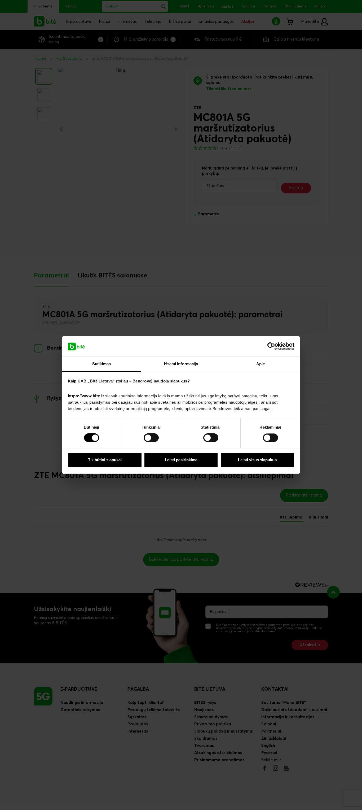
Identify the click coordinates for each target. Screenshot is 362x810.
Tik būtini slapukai (105, 460)
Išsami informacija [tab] (181, 364)
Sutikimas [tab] (101, 364)
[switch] (151, 438)
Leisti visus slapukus (257, 460)
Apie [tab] (260, 364)
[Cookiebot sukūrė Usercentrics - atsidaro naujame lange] (271, 346)
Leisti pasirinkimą (181, 460)
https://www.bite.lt (86, 396)
